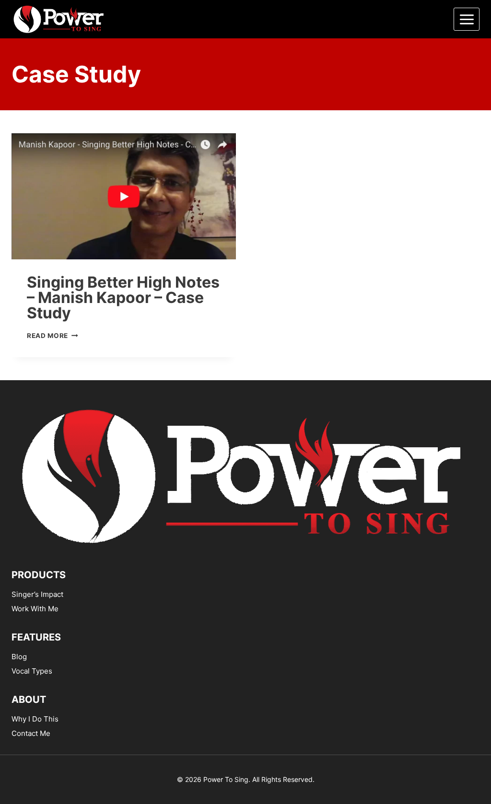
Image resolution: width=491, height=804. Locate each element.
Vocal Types (32, 671)
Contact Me (31, 733)
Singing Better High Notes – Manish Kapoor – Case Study (123, 297)
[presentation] (124, 196)
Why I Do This (35, 718)
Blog (19, 656)
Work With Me (35, 608)
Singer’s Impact (37, 594)
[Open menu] (466, 19)
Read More (52, 335)
